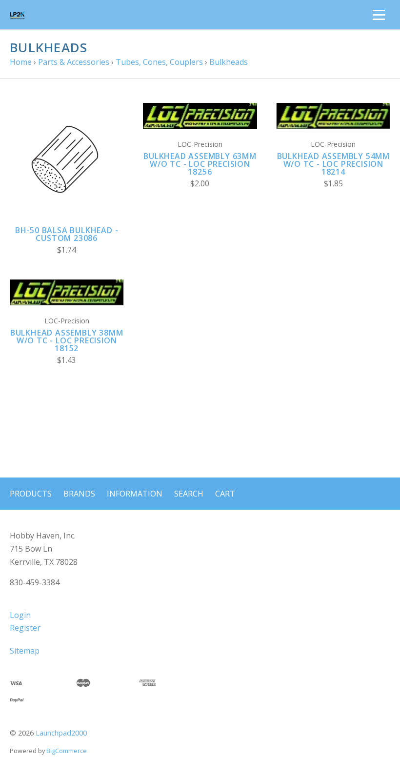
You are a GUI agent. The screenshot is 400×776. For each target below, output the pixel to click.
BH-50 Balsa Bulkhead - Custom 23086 (67, 234)
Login (20, 615)
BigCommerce (66, 750)
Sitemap (25, 650)
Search (188, 493)
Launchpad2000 (61, 732)
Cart (225, 493)
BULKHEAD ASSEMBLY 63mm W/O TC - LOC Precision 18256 (200, 164)
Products (31, 493)
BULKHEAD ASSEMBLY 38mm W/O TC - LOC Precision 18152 (66, 340)
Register (25, 627)
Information (134, 493)
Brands (79, 493)
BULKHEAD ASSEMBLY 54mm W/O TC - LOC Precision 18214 (333, 164)
